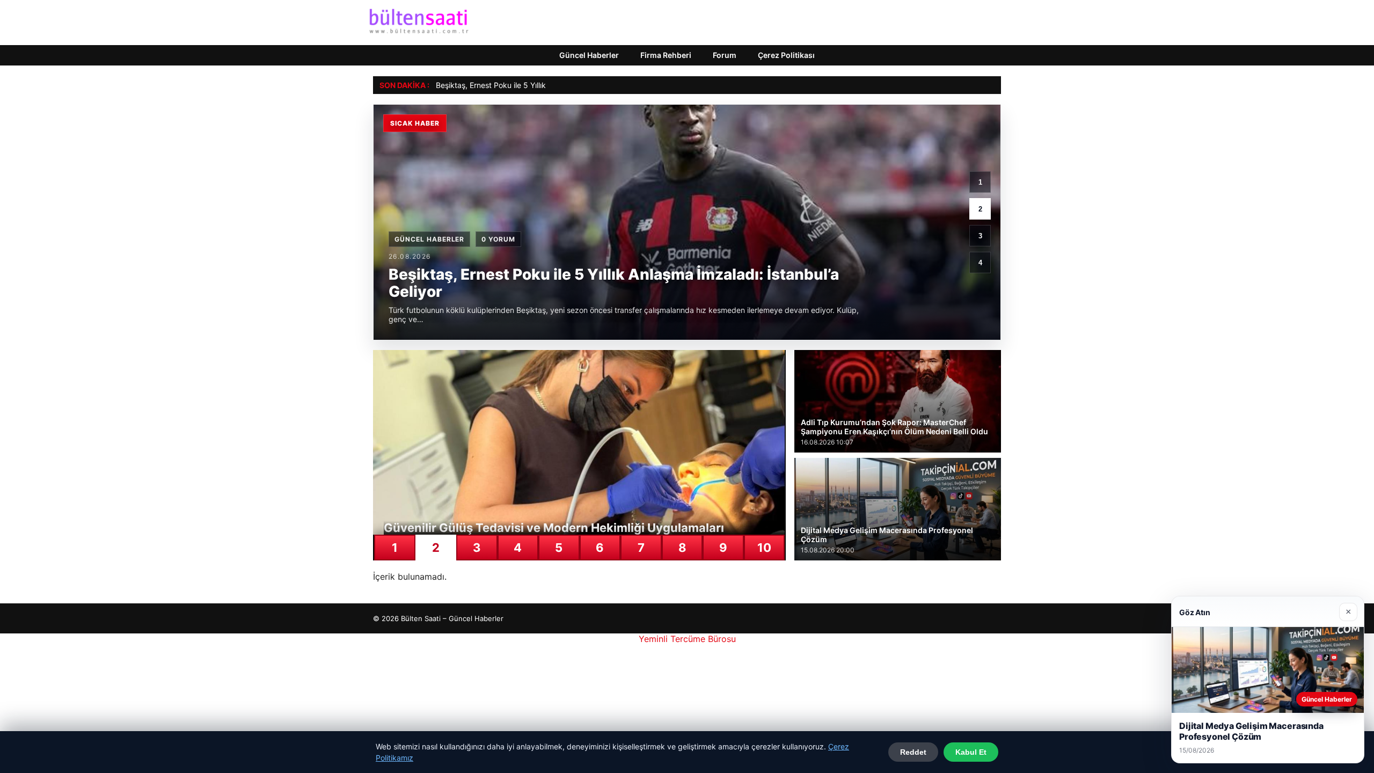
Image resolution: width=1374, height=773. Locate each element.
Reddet (913, 752)
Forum (724, 55)
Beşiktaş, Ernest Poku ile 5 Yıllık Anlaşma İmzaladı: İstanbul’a (541, 85)
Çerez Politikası (786, 55)
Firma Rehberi (665, 55)
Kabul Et (970, 752)
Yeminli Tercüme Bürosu (687, 638)
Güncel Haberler (589, 55)
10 (764, 548)
